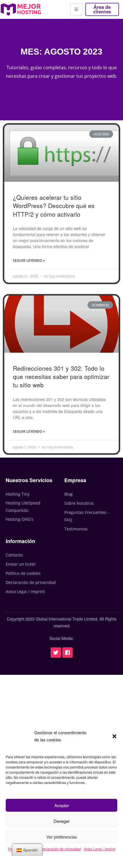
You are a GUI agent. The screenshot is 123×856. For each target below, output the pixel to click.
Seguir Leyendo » (29, 260)
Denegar (61, 821)
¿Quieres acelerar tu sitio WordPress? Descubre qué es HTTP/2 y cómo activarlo (54, 205)
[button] (114, 736)
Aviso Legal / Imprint (99, 848)
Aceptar (61, 805)
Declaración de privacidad (60, 848)
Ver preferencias (61, 837)
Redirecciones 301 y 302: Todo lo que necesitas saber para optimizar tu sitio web (61, 376)
